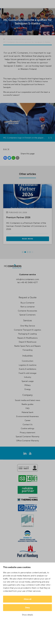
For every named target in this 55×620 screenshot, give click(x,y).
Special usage (28, 381)
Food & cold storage (27, 373)
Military (27, 385)
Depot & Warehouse (27, 342)
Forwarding (27, 350)
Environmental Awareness (27, 416)
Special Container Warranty (27, 436)
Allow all (27, 599)
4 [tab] (30, 252)
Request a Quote (27, 297)
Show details (27, 615)
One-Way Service (27, 326)
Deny (27, 607)
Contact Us (27, 424)
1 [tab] (22, 252)
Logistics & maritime (27, 365)
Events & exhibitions (27, 369)
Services (27, 320)
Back (6, 149)
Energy (28, 389)
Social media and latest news (27, 400)
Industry (27, 377)
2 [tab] (25, 252)
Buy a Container (27, 303)
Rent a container (27, 307)
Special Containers (27, 315)
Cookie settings (27, 428)
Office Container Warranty (27, 440)
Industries (27, 355)
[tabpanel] (27, 214)
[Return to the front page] (4, 39)
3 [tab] (27, 252)
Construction (27, 361)
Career (27, 420)
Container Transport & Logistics (27, 330)
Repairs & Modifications (27, 338)
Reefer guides (27, 404)
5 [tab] (32, 252)
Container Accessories (27, 311)
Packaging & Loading (27, 334)
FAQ (27, 408)
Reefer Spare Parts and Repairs (27, 346)
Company (27, 395)
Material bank (27, 412)
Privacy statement (27, 432)
